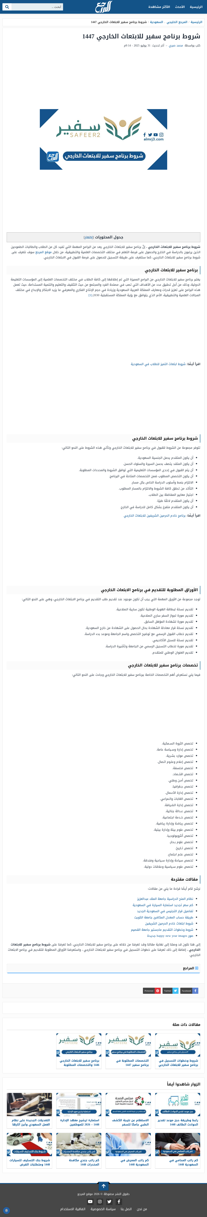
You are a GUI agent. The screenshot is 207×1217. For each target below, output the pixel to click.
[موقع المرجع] (103, 7)
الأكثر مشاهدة (159, 7)
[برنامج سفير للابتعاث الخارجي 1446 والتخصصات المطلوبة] (78, 1045)
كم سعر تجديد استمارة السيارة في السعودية (163, 905)
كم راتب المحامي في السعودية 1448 (183, 1162)
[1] (90, 295)
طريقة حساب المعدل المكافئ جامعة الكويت (163, 917)
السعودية (156, 22)
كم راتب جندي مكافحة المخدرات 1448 (84, 1162)
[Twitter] (109, 1202)
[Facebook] (119, 1202)
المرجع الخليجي (177, 22)
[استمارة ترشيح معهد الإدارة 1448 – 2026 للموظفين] (78, 1104)
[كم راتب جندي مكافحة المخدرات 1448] (78, 1144)
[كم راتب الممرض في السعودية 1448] (128, 1144)
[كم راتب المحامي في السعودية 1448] (177, 1144)
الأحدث (180, 7)
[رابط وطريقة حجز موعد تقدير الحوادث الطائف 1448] (177, 1104)
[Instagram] (100, 1202)
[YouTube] (90, 1202)
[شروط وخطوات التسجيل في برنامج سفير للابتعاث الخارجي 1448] (177, 1045)
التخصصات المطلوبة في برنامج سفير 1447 (132, 1063)
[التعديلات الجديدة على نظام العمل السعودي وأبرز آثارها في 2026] (29, 1104)
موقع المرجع (43, 252)
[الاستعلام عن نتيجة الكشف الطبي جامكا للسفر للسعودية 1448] (128, 1104)
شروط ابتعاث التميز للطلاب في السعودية (158, 364)
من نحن (142, 1209)
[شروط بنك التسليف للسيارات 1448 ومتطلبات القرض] (29, 1144)
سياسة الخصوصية (103, 1209)
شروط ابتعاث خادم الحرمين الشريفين (169, 923)
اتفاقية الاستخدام (73, 1209)
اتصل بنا (126, 1209)
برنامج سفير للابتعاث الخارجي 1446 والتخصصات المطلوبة (79, 1063)
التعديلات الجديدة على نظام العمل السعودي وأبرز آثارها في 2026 (31, 1124)
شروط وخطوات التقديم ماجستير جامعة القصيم (162, 930)
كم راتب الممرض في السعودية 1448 (134, 1162)
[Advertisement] (103, 79)
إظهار (89, 237)
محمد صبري (176, 45)
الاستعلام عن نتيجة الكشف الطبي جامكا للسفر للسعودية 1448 (130, 1124)
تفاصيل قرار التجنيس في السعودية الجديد (165, 911)
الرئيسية (196, 7)
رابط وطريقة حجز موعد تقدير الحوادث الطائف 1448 (178, 1122)
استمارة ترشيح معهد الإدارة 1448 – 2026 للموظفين (79, 1122)
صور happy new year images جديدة (170, 936)
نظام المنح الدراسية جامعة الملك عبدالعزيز (165, 899)
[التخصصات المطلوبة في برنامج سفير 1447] (128, 1045)
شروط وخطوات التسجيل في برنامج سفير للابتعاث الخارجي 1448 (178, 1065)
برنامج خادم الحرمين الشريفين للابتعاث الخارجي (155, 515)
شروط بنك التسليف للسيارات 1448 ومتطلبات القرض (30, 1162)
